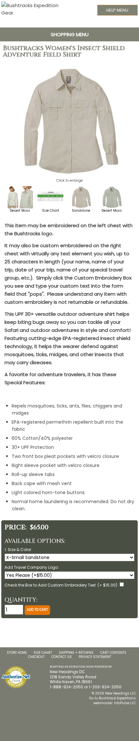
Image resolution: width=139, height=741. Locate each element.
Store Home (17, 652)
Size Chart (43, 652)
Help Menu (117, 10)
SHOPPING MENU (70, 34)
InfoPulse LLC (125, 703)
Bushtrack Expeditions (117, 698)
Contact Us (61, 656)
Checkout (36, 656)
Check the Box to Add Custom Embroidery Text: (51, 585)
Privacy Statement (95, 656)
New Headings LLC (120, 693)
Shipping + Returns (76, 652)
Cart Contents (113, 652)
